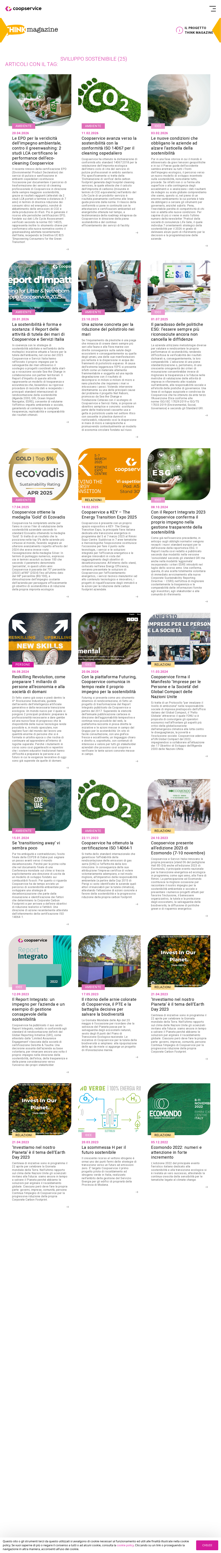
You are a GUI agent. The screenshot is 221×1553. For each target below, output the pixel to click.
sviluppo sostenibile (93, 59)
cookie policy (125, 1545)
